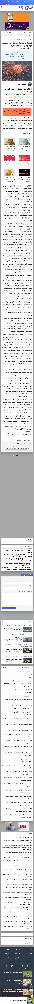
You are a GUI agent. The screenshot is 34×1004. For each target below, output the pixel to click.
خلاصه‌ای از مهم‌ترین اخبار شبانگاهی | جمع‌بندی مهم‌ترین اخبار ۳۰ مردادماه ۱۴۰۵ (17, 691)
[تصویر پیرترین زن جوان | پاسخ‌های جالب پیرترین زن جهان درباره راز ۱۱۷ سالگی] (27, 982)
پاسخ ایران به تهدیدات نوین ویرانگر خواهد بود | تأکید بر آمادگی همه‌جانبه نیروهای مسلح (18, 804)
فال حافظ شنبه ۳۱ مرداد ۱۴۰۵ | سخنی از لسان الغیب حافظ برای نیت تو (17, 726)
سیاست (30, 958)
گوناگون (7, 953)
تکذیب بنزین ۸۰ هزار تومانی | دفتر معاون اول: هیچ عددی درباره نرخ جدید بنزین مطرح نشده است (17, 791)
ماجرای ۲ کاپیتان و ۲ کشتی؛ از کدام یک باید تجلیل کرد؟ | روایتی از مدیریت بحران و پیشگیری (18, 754)
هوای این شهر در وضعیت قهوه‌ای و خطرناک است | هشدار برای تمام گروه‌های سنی (17, 719)
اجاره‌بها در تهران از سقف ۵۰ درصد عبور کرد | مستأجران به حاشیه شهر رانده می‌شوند (16, 767)
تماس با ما (17, 1)
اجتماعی (18, 949)
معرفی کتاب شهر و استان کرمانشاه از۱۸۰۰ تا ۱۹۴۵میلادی (19, 625)
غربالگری (19, 440)
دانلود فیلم (28, 943)
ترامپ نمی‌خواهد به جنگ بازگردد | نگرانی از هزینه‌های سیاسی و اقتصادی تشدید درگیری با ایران (18, 798)
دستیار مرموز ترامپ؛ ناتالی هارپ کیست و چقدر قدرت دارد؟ (19, 730)
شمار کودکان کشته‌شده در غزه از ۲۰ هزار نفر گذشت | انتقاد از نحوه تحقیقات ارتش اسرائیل (17, 779)
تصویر (8, 958)
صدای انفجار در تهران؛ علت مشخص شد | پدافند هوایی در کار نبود (17, 696)
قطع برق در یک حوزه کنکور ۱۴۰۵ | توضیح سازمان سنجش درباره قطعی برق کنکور (18, 713)
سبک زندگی (18, 958)
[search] (1, 9)
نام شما (30, 580)
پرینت (20, 35)
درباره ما (24, 1)
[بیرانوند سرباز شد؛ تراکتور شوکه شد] (30, 1000)
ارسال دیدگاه (9, 608)
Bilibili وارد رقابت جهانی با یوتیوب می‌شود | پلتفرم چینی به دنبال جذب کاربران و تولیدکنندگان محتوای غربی (16, 810)
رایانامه (30, 586)
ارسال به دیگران (27, 35)
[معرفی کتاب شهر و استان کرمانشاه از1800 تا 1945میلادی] (27, 629)
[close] (32, 996)
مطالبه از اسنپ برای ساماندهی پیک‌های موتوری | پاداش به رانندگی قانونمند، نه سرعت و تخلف (17, 816)
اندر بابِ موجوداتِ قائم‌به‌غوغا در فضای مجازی (21, 635)
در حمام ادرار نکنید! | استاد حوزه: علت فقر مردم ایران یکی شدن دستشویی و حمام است (13, 990)
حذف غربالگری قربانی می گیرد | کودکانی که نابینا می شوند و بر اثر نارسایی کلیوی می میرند (17, 555)
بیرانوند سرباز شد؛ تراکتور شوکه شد (18, 1000)
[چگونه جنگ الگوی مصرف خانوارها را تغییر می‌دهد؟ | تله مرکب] (27, 660)
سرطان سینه (28, 94)
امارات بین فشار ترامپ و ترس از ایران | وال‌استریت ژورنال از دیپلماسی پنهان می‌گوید (17, 742)
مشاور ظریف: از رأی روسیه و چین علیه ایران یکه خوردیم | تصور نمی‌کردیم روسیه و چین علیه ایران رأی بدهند (18, 707)
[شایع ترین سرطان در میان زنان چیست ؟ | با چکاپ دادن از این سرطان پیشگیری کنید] (17, 446)
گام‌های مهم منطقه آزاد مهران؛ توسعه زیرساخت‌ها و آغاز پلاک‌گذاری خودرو (17, 701)
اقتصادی (30, 953)
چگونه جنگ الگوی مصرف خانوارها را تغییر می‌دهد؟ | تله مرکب (18, 656)
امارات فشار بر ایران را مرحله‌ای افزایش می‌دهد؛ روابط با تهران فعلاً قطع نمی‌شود (16, 785)
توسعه (31, 949)
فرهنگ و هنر (17, 953)
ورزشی (8, 949)
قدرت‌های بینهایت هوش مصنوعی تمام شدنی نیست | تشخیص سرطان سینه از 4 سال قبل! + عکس (14, 111)
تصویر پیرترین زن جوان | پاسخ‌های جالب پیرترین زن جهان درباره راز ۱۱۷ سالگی (16, 676)
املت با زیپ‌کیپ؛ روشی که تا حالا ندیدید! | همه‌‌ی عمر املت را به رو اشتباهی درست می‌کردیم (17, 760)
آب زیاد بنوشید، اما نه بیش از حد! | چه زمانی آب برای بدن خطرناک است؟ (17, 735)
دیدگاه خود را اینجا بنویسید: (25, 591)
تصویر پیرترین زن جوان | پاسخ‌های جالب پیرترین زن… (13, 981)
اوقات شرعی (10, 1)
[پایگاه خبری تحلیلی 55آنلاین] (25, 8)
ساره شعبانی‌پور (22, 84)
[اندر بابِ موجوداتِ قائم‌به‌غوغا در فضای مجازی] (27, 639)
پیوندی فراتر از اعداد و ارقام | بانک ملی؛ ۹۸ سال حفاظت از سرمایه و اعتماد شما (17, 748)
